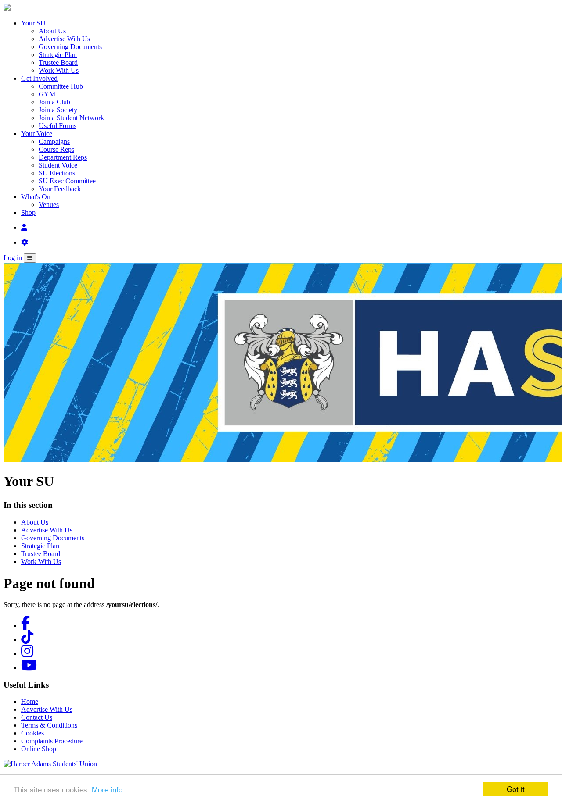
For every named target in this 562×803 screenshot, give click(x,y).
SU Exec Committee (67, 181)
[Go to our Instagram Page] (27, 653)
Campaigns (54, 141)
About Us (52, 31)
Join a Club (54, 102)
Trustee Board (58, 62)
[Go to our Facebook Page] (25, 625)
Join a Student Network (71, 117)
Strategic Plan (58, 54)
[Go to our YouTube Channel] (29, 667)
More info (107, 789)
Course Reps (56, 149)
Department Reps (63, 157)
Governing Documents (70, 46)
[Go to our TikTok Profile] (27, 639)
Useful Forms (57, 125)
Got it (516, 788)
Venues (49, 204)
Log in (13, 257)
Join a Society (58, 110)
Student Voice (58, 165)
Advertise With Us (64, 39)
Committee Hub (61, 86)
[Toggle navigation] (30, 258)
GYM (47, 94)
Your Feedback (60, 189)
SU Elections (57, 173)
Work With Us (59, 70)
